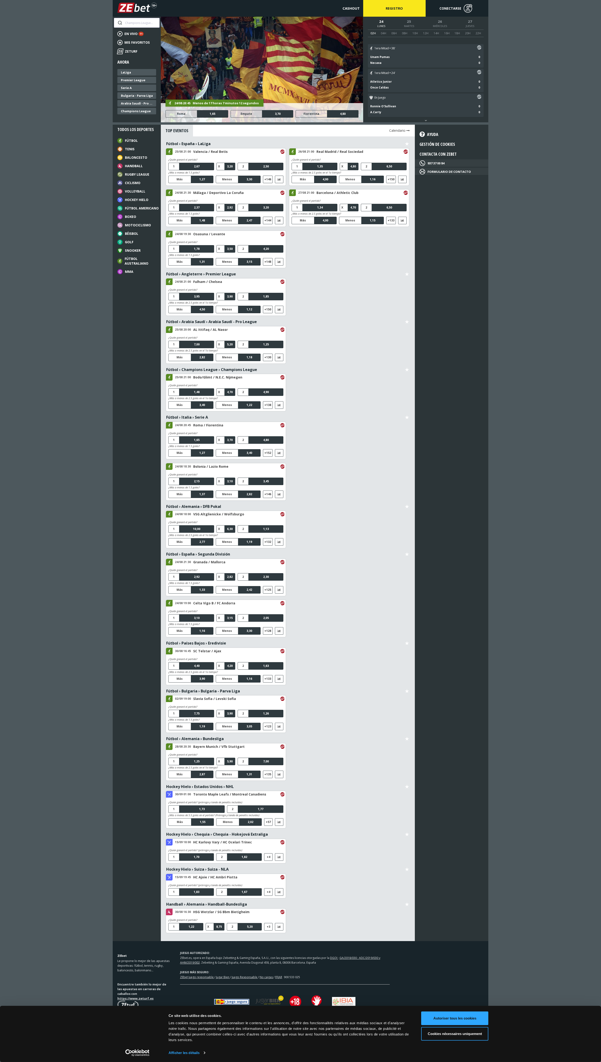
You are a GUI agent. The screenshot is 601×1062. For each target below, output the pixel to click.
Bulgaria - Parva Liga (137, 95)
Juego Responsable (245, 977)
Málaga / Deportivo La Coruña (218, 192)
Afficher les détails (184, 1053)
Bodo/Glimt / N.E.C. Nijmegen (217, 377)
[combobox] (137, 23)
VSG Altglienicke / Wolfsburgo (218, 514)
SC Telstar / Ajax (207, 651)
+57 (268, 822)
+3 (268, 927)
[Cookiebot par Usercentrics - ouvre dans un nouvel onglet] (137, 1052)
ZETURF (127, 51)
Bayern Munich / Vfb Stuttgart (219, 746)
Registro (394, 8)
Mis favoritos (137, 42)
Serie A (126, 88)
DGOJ (334, 958)
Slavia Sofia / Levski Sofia (214, 698)
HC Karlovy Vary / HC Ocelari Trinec (222, 842)
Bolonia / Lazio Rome (210, 466)
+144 (267, 220)
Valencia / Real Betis (210, 151)
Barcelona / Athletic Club (337, 192)
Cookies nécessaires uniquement (455, 1033)
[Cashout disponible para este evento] (479, 48)
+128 (267, 631)
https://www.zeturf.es (135, 998)
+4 (268, 857)
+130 (267, 357)
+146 (267, 179)
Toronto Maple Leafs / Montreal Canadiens (229, 794)
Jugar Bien (223, 977)
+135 (267, 774)
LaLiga (126, 72)
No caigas (267, 977)
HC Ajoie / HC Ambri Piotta (215, 877)
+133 (391, 220)
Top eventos (177, 130)
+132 (267, 542)
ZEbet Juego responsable (197, 977)
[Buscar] (119, 23)
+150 (391, 179)
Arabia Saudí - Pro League (138, 103)
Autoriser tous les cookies (454, 1018)
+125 (267, 590)
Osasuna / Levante (209, 234)
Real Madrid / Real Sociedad (339, 151)
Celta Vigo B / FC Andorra (214, 603)
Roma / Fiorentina (208, 425)
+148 (267, 262)
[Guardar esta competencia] (407, 144)
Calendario (397, 130)
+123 (267, 726)
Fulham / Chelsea (207, 281)
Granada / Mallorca (209, 562)
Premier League (133, 80)
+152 (267, 453)
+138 (267, 405)
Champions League (136, 111)
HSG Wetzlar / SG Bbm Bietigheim (221, 912)
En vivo (133, 33)
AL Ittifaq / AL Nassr (210, 329)
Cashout (351, 8)
